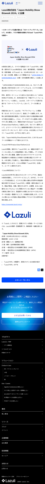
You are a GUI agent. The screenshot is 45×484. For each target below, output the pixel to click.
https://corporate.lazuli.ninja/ (12, 204)
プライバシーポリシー (22, 476)
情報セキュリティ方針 (8, 476)
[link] (42, 342)
